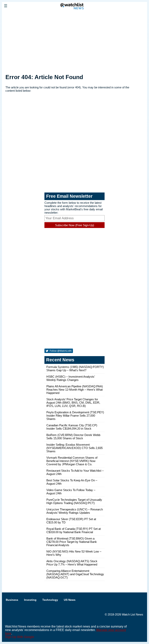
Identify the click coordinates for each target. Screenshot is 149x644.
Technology (50, 599)
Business (12, 599)
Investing (30, 599)
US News (69, 599)
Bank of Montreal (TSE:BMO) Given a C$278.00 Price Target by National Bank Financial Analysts (71, 542)
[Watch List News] (30, 14)
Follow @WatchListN (60, 351)
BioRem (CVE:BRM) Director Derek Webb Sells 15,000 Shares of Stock (73, 436)
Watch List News (132, 614)
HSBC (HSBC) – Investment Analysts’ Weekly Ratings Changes (70, 378)
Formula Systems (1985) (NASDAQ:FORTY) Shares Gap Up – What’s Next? (75, 368)
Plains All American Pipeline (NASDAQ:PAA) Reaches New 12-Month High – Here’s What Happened (74, 390)
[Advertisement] (74, 41)
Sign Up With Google (19, 637)
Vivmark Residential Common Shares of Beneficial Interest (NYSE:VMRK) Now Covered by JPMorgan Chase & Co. (71, 461)
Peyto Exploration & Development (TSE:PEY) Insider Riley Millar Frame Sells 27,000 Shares (75, 415)
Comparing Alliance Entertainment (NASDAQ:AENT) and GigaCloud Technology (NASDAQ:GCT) (75, 574)
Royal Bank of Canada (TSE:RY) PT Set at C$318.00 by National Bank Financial (73, 530)
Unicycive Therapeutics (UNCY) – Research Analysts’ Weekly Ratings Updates (74, 511)
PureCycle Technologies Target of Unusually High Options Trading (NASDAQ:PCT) (74, 501)
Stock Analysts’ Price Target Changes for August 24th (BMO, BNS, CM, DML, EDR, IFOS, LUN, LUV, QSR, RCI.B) (73, 402)
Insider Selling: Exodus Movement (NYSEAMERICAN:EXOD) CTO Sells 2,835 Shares (74, 448)
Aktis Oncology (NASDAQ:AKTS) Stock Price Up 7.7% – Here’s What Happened (71, 562)
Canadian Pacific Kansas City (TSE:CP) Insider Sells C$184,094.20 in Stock (71, 427)
